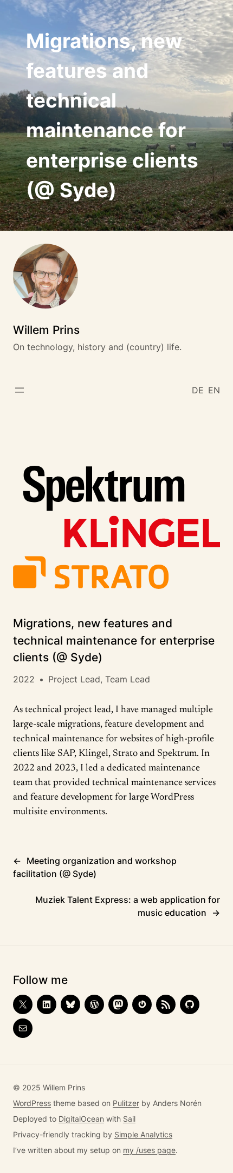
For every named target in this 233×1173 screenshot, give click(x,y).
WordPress (32, 1103)
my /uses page (149, 1150)
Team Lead (127, 679)
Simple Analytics (143, 1134)
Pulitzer (126, 1103)
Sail (129, 1118)
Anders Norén (177, 1103)
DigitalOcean (81, 1118)
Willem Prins (46, 330)
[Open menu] (19, 390)
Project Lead (74, 679)
